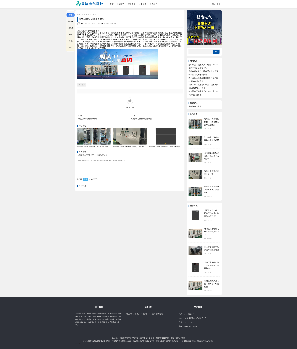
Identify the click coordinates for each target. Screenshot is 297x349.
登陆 (213, 4)
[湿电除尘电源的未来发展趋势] (195, 174)
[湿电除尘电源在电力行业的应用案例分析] (195, 191)
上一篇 (80, 116)
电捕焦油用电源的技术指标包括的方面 (211, 231)
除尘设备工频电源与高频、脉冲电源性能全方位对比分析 (97, 146)
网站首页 (129, 314)
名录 (70, 28)
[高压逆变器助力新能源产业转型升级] (195, 250)
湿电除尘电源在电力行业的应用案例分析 (211, 189)
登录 (85, 179)
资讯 (71, 34)
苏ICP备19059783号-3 (164, 338)
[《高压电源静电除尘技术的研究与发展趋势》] (195, 267)
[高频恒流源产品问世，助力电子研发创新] (195, 285)
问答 (71, 47)
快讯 (71, 41)
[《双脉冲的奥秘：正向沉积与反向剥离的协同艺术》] (195, 215)
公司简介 (120, 4)
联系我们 (153, 4)
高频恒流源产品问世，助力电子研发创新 (211, 284)
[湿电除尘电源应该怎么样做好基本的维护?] (195, 157)
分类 (70, 21)
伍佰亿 (182, 338)
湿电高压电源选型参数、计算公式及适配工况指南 (211, 122)
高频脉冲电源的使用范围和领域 (141, 119)
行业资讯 (131, 4)
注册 (218, 4)
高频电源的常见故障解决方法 (87, 119)
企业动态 (142, 4)
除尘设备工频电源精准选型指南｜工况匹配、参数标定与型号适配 (136, 146)
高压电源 (81, 31)
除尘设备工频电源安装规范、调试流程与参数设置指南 (168, 146)
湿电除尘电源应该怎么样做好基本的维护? (211, 155)
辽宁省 (86, 14)
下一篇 (133, 116)
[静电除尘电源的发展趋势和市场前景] (195, 140)
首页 (112, 4)
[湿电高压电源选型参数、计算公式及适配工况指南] (195, 124)
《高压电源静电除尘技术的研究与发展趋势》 (211, 265)
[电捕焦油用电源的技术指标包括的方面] (195, 233)
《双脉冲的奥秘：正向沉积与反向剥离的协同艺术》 (211, 213)
